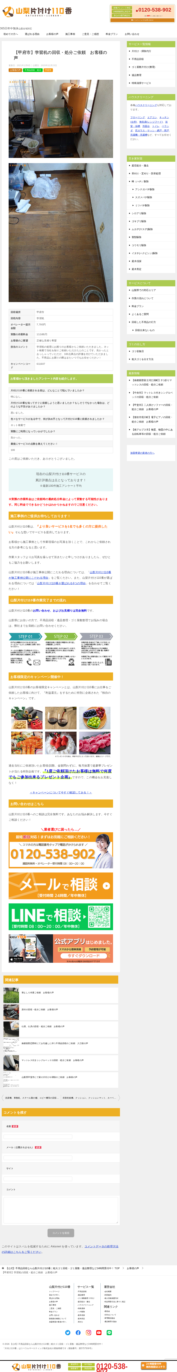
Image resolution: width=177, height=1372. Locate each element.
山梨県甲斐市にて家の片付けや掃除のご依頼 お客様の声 (49, 1077)
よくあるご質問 (140, 314)
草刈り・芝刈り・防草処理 (146, 173)
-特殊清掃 (81, 1308)
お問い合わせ (132, 34)
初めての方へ (10, 34)
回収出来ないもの (145, 330)
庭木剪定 (136, 269)
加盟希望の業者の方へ (142, 453)
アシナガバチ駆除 (145, 189)
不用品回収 (138, 59)
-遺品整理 (81, 1295)
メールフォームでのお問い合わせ (143, 20)
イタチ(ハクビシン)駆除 (145, 253)
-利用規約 (107, 1295)
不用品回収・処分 (33, 70)
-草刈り (80, 1322)
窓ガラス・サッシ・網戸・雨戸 (152, 130)
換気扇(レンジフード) (151, 121)
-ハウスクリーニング (85, 1305)
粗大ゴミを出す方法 (142, 359)
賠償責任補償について (57, 1319)
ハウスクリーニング (146, 105)
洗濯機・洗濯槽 (138, 134)
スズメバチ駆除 (143, 197)
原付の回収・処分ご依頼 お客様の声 (40, 1009)
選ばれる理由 (32, 34)
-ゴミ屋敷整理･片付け (85, 1298)
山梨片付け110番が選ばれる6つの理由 (61, 583)
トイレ (155, 126)
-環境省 (107, 1311)
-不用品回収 (82, 1291)
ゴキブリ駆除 (139, 221)
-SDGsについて (110, 1315)
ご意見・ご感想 (90, 34)
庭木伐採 (136, 261)
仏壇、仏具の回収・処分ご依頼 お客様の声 (43, 1026)
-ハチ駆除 (81, 1312)
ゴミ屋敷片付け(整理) (143, 67)
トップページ (54, 1291)
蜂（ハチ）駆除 (140, 181)
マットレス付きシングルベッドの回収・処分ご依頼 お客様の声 (53, 1060)
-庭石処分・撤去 (83, 1302)
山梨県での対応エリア (144, 290)
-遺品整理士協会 (110, 1321)
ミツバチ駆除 (142, 205)
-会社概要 (107, 1291)
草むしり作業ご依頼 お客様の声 (38, 992)
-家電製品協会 (109, 1318)
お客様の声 (52, 34)
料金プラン (112, 34)
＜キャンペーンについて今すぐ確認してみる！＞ (61, 792)
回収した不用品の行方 (144, 322)
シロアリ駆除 (139, 213)
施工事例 (70, 34)
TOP (63, 1268)
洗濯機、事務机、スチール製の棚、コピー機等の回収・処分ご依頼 (33, 1098)
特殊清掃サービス (141, 83)
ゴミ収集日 (138, 351)
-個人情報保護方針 (111, 1298)
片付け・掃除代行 (141, 51)
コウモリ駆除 (139, 245)
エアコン (152, 117)
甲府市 (48, 70)
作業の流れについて (142, 298)
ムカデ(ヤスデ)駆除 (142, 229)
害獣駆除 (136, 237)
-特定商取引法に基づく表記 (114, 1302)
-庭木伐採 (81, 1315)
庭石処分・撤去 (140, 165)
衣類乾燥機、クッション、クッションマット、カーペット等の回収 (91, 1098)
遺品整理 (136, 75)
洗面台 (146, 126)
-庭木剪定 (81, 1319)
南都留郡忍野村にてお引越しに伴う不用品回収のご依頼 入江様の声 (55, 1043)
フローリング (137, 117)
